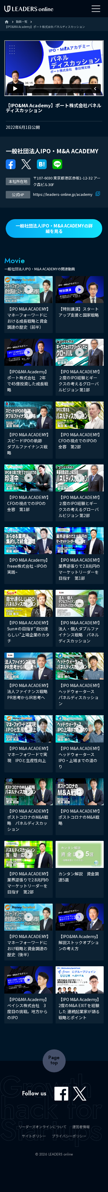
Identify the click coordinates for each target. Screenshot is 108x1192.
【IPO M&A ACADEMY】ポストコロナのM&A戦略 (79, 817)
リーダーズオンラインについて (42, 1126)
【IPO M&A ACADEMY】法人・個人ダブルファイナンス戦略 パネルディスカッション (79, 632)
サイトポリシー (34, 1135)
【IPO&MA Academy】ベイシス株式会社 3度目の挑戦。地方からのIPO (28, 1008)
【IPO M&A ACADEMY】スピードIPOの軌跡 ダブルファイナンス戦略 (28, 444)
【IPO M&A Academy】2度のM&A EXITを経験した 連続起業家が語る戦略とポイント (79, 1008)
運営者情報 (81, 1126)
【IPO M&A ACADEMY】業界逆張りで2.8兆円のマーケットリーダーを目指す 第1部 (79, 569)
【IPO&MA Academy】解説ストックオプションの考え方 (79, 942)
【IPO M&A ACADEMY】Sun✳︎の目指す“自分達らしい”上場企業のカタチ (28, 632)
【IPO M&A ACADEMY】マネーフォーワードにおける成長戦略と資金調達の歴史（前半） (28, 318)
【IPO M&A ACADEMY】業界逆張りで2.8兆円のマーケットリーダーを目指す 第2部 (28, 883)
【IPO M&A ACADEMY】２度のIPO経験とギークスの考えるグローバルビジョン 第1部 (79, 381)
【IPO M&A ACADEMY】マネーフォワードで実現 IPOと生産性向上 (28, 754)
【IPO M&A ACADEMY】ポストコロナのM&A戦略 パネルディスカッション (28, 820)
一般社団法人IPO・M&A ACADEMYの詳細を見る (54, 228)
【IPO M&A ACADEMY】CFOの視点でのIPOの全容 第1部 (28, 503)
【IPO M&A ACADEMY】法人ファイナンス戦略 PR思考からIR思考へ (29, 691)
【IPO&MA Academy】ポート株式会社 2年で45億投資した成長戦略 (28, 381)
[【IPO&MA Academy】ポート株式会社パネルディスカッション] (42, 163)
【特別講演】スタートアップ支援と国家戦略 (78, 312)
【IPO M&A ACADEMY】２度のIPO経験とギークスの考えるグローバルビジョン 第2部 (79, 506)
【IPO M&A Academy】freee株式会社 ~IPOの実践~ (27, 566)
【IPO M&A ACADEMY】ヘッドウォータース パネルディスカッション (79, 694)
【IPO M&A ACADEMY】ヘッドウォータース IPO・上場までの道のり (79, 757)
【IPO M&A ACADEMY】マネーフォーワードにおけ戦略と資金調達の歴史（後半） (28, 945)
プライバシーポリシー (69, 1135)
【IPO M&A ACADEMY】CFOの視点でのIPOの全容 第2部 (79, 440)
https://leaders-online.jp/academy (63, 194)
